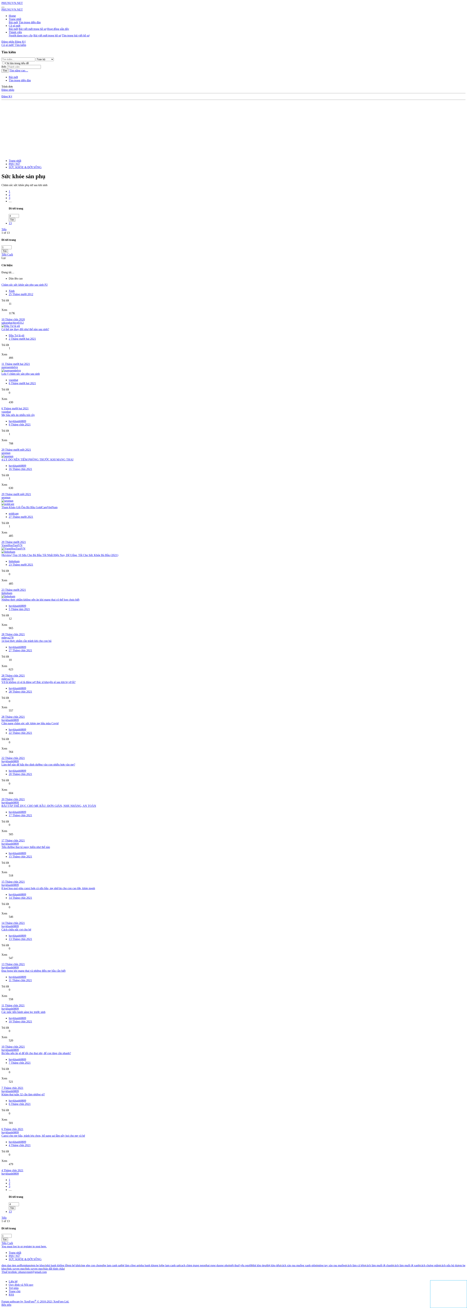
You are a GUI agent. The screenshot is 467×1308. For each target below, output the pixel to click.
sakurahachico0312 (12, 322)
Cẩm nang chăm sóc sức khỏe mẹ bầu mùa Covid (30, 723)
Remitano (25, 1265)
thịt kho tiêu (273, 1265)
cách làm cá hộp (355, 1265)
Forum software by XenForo (35, 1301)
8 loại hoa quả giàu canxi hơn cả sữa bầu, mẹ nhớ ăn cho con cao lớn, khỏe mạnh (48, 888)
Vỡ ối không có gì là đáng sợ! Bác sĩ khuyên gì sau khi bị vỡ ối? (38, 682)
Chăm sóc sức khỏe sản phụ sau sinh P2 (24, 284)
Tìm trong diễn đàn (30, 22)
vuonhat (13, 380)
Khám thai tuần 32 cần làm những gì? (23, 1094)
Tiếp (4, 229)
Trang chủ (14, 1291)
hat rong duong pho (217, 1265)
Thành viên (15, 32)
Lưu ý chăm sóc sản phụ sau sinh (20, 373)
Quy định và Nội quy (21, 1284)
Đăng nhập (7, 89)
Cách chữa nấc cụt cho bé (16, 929)
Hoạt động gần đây (58, 28)
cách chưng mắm (430, 1265)
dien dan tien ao (10, 1265)
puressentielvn (9, 367)
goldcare (14, 513)
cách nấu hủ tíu (449, 1265)
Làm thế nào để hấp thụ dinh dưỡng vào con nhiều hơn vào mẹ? (38, 764)
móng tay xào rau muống (331, 1265)
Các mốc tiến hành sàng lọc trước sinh (23, 1012)
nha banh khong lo (150, 1265)
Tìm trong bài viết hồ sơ (75, 35)
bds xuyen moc (16, 1268)
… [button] (10, 201)
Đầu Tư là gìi (16, 335)
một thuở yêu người (240, 1265)
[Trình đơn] (2, 7)
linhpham (14, 561)
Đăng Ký (6, 96)
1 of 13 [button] (5, 232)
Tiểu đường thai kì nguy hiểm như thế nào (25, 847)
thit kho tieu (259, 1265)
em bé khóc (74, 1265)
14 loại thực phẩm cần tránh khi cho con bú (26, 640)
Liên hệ (13, 1281)
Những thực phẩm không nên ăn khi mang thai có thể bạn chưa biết (40, 599)
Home (12, 15)
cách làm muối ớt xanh (406, 1265)
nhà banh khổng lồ (56, 1265)
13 (10, 223)
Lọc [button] (3, 257)
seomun (5, 452)
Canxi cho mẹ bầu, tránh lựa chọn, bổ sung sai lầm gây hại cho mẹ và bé (43, 1135)
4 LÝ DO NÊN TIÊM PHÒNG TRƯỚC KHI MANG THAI (37, 459)
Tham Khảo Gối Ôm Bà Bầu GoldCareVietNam (29, 507)
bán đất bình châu (54, 1268)
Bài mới (13, 22)
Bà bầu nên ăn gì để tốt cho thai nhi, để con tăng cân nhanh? (36, 1053)
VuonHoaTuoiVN (11, 545)
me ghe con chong (92, 1265)
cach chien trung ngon (193, 1265)
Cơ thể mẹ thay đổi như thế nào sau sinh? (25, 329)
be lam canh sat (112, 1265)
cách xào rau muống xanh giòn (299, 1265)
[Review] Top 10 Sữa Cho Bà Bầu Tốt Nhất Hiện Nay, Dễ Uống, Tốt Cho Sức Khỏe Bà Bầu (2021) (59, 555)
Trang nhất (15, 19)
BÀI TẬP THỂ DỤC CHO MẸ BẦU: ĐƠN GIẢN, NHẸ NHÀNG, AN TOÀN (48, 805)
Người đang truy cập (21, 35)
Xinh (12, 290)
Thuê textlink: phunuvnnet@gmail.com (24, 1272)
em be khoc (38, 1265)
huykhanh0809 (17, 421)
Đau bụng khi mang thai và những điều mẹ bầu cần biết (33, 970)
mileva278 (7, 637)
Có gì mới (14, 25)
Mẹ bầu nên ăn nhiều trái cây (18, 415)
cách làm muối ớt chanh (379, 1265)
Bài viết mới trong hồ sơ (32, 28)
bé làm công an (130, 1265)
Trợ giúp (14, 1288)
